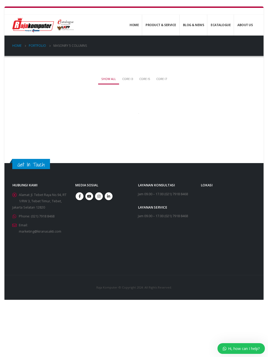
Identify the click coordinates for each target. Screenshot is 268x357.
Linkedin (109, 196)
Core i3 (127, 79)
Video (23, 130)
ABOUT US (245, 25)
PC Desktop (28, 114)
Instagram (99, 196)
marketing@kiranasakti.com (40, 231)
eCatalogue (221, 25)
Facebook (79, 196)
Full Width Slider (31, 136)
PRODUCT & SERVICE (161, 25)
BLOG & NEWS (193, 25)
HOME (134, 25)
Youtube (89, 196)
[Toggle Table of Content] (43, 106)
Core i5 (144, 79)
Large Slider (28, 119)
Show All (108, 79)
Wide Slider (27, 125)
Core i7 (161, 79)
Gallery (24, 142)
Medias (24, 147)
